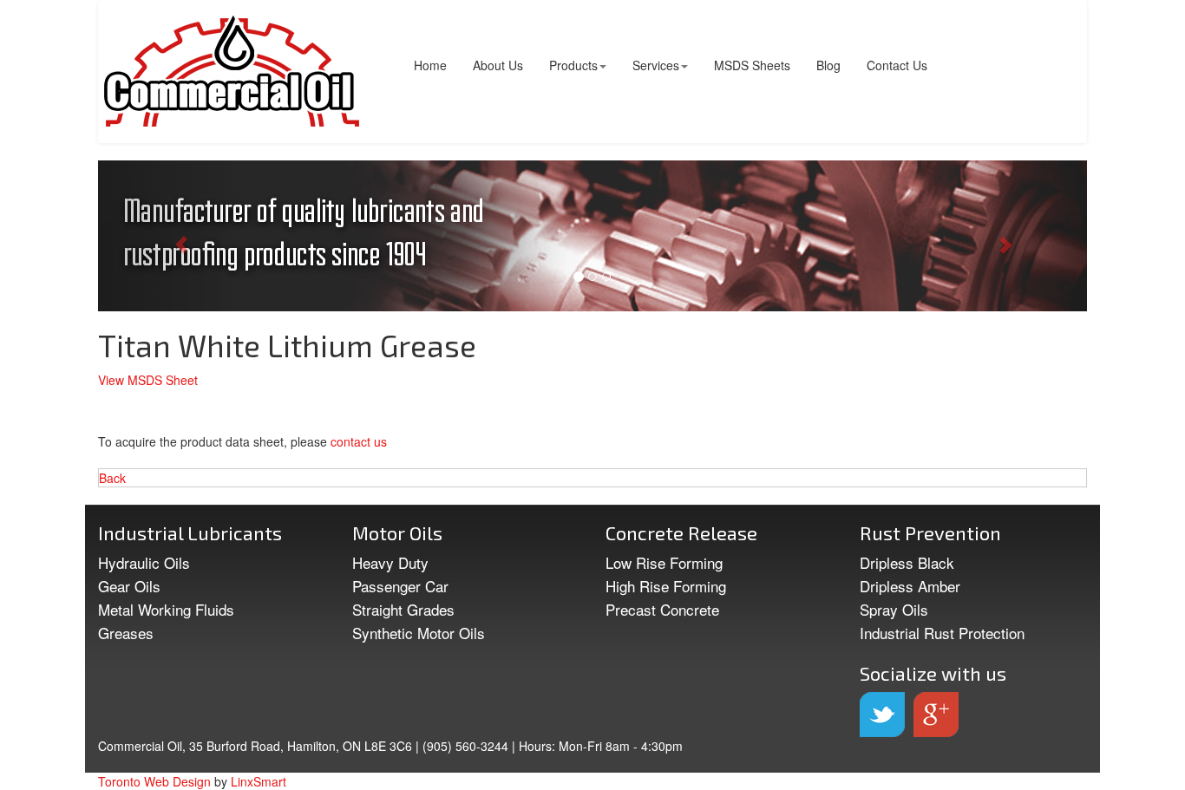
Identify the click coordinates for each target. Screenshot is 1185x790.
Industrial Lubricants (190, 532)
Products (573, 65)
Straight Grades (403, 609)
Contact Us (897, 65)
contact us (359, 441)
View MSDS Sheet (148, 379)
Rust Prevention (930, 532)
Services (655, 65)
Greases (126, 632)
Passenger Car (400, 586)
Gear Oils (129, 586)
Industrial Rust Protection (942, 632)
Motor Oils (397, 532)
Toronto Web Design (154, 781)
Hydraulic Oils (144, 562)
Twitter (882, 714)
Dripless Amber (910, 586)
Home (430, 65)
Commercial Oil (232, 71)
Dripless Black (907, 562)
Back (112, 477)
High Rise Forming (666, 586)
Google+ (936, 714)
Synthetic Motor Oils (418, 632)
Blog (828, 65)
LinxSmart (258, 781)
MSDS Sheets (752, 65)
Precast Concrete (662, 609)
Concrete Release (681, 532)
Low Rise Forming (664, 562)
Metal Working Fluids (166, 609)
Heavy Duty (390, 562)
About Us (498, 65)
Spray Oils (894, 609)
